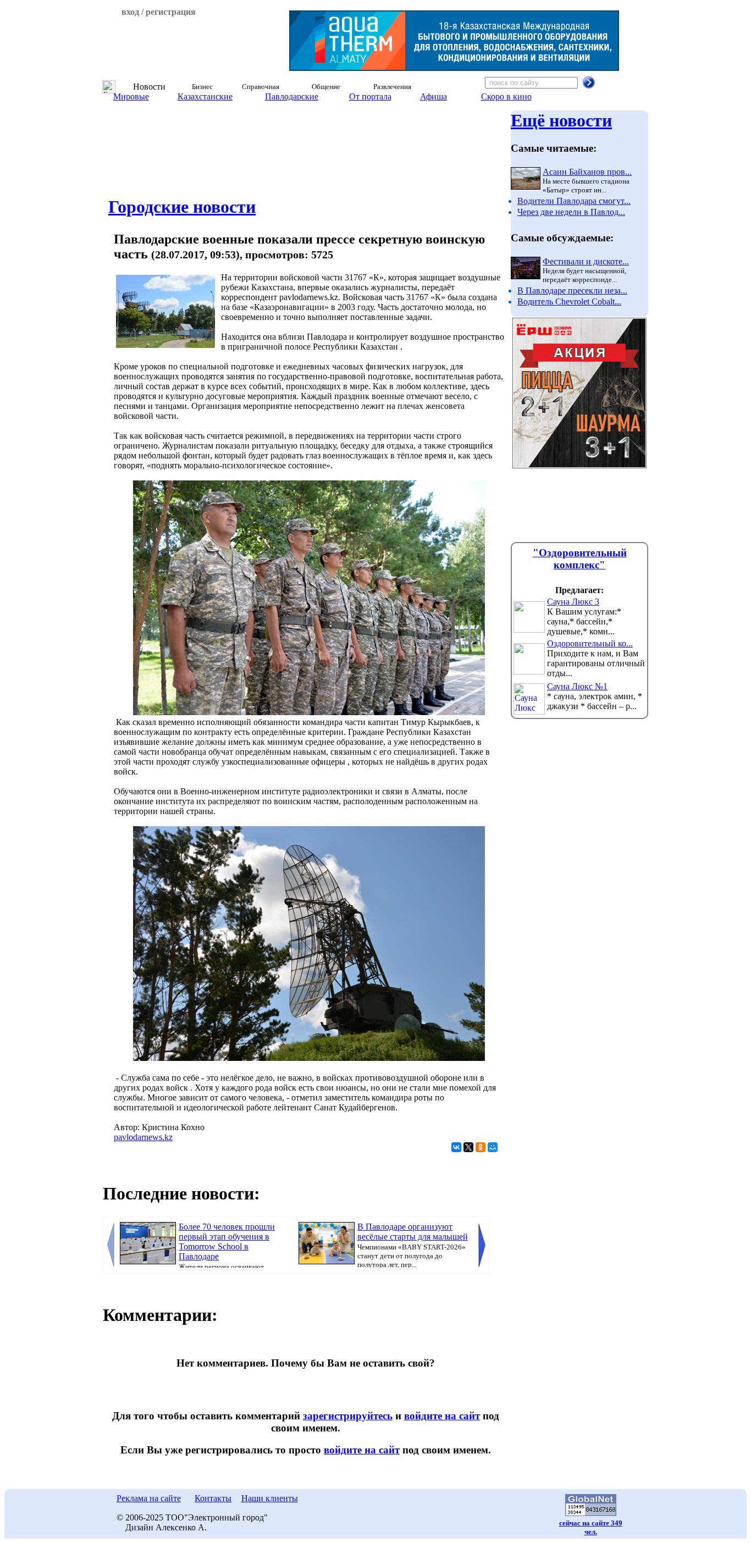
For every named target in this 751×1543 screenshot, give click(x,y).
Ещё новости (561, 120)
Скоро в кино (506, 96)
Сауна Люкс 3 (573, 601)
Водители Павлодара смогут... (574, 201)
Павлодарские (291, 96)
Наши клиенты (269, 1498)
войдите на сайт (442, 1416)
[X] (468, 1147)
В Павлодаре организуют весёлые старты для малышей (412, 1231)
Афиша (433, 96)
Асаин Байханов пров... (587, 171)
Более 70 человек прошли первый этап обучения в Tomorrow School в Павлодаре (227, 1241)
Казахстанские (205, 96)
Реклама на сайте (149, 1498)
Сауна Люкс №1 (577, 686)
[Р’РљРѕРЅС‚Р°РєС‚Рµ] (456, 1147)
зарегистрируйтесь (348, 1416)
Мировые (131, 96)
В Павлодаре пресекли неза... (572, 290)
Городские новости (182, 207)
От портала (370, 96)
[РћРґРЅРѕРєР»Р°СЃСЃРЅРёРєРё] (480, 1147)
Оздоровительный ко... (590, 643)
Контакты (213, 1498)
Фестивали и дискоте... (586, 261)
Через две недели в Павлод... (571, 212)
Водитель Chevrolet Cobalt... (569, 301)
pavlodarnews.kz (143, 1137)
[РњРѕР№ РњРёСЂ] (493, 1147)
